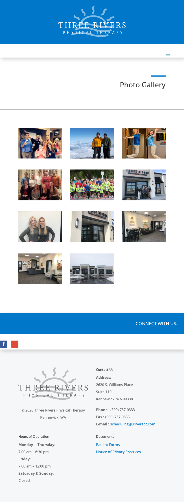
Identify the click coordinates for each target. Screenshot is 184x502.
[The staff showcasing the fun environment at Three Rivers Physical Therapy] (40, 157)
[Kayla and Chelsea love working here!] (144, 157)
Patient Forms (108, 444)
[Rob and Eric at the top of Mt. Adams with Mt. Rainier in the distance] (92, 157)
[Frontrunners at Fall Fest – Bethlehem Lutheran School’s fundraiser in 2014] (92, 199)
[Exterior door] (92, 240)
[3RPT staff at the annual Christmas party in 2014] (40, 199)
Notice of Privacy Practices (118, 451)
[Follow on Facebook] (3, 344)
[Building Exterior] (92, 283)
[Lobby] (144, 240)
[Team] (144, 199)
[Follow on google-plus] (14, 344)
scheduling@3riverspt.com (132, 424)
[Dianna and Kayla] (40, 240)
